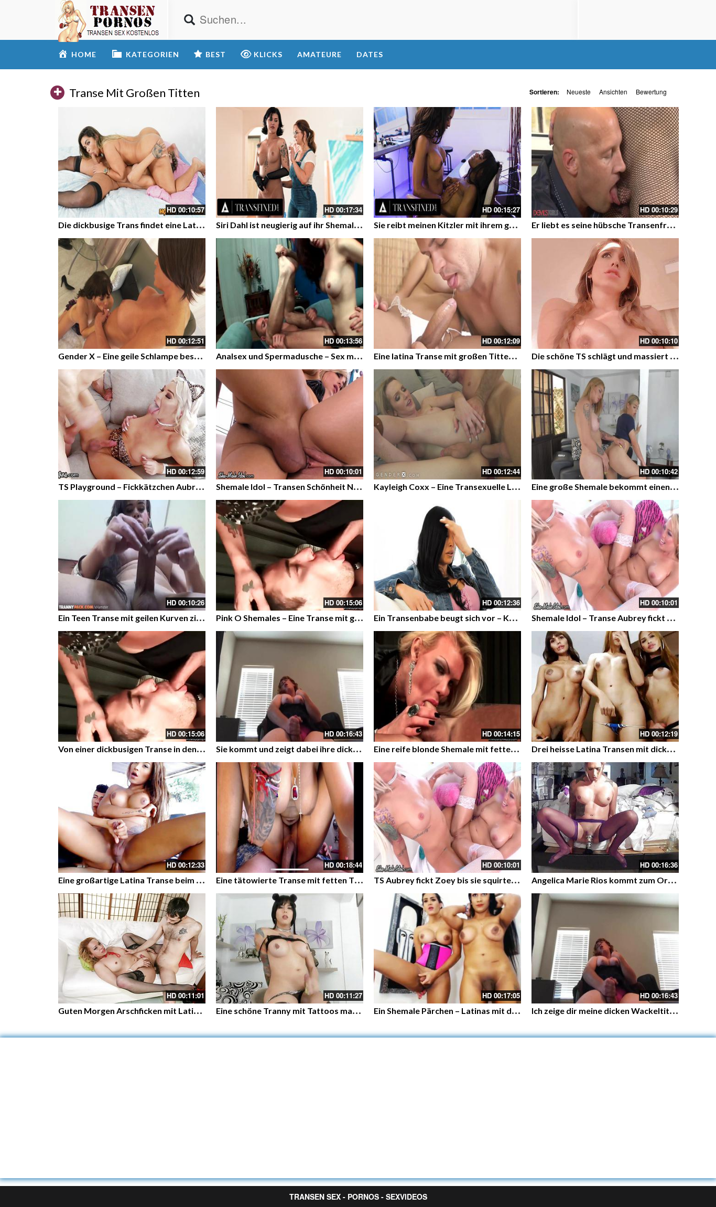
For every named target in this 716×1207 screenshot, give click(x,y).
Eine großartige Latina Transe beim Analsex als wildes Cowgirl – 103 (189, 880)
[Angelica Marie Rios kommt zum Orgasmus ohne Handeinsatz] (605, 817)
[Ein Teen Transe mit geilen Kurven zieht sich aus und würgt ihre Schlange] (131, 555)
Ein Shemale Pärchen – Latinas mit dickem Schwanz (472, 1011)
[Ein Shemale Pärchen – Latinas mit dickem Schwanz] (447, 948)
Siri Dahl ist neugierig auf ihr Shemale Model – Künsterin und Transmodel (356, 225)
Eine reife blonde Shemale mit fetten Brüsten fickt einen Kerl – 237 (502, 749)
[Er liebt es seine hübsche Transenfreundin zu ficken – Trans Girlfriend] (605, 162)
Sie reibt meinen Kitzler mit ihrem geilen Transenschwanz (484, 225)
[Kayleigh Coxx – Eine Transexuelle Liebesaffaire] (447, 424)
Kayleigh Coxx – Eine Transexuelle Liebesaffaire (467, 487)
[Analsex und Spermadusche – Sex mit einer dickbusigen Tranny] (289, 293)
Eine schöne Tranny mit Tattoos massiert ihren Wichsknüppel (334, 1011)
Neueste (579, 91)
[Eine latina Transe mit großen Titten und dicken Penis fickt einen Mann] (447, 293)
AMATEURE (319, 54)
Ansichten (613, 91)
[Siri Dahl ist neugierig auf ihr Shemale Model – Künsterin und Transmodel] (289, 162)
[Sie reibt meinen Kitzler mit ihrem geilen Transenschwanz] (447, 162)
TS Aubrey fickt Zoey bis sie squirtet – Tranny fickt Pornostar (492, 880)
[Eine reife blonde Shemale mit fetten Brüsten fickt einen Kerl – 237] (447, 686)
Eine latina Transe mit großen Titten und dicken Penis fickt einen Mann (509, 356)
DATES (369, 54)
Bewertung (651, 91)
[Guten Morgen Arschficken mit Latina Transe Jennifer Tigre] (131, 948)
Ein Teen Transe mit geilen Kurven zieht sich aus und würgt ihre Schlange (196, 618)
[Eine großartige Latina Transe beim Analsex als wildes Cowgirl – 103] (131, 817)
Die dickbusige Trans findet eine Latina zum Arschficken (165, 225)
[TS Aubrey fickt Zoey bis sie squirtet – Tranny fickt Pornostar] (447, 817)
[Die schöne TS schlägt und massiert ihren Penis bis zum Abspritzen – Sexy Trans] (605, 293)
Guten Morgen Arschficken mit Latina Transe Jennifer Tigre (173, 1011)
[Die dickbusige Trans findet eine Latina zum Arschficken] (131, 162)
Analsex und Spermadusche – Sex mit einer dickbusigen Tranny (337, 356)
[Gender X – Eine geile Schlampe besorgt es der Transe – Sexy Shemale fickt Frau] (131, 293)
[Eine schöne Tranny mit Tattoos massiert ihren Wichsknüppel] (289, 948)
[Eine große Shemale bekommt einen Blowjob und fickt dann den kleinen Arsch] (605, 424)
